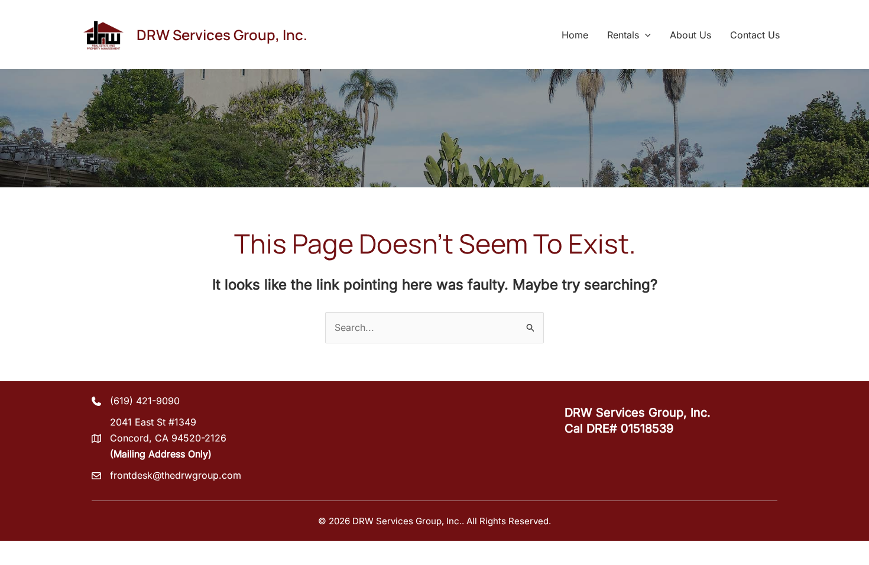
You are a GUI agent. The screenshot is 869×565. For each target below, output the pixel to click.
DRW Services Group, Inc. (222, 34)
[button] (645, 35)
